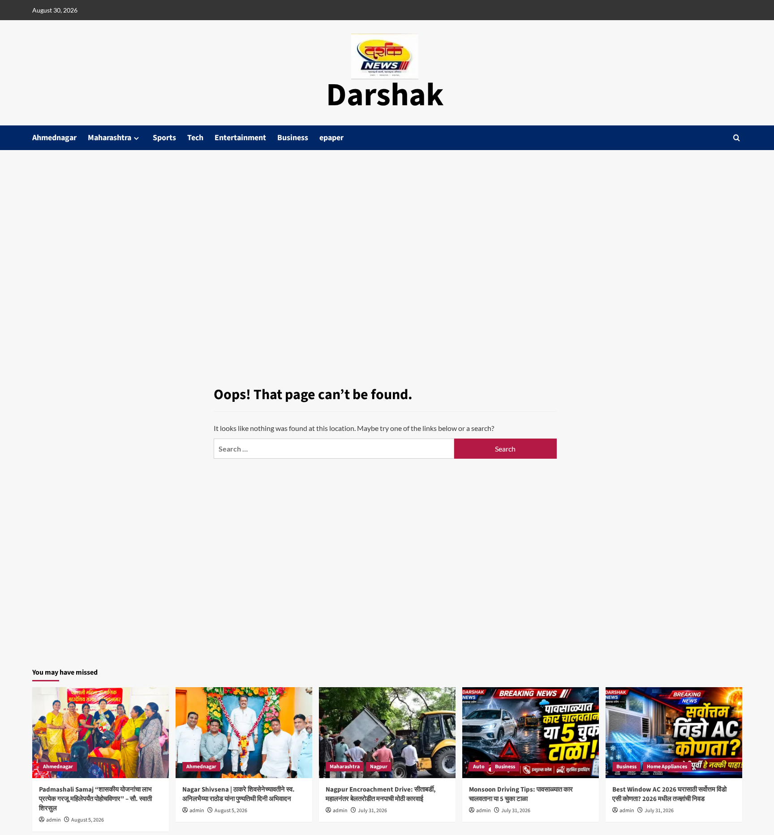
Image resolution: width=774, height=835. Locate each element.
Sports (164, 137)
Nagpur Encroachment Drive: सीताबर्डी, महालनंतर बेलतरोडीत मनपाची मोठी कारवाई (381, 794)
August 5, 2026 (87, 820)
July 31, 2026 (372, 810)
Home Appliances (667, 766)
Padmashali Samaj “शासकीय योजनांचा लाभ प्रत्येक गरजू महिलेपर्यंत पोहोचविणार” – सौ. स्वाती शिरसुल (95, 799)
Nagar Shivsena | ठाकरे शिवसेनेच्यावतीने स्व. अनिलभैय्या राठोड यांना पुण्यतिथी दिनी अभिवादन (238, 794)
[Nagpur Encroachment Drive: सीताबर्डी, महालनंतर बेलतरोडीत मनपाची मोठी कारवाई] (387, 732)
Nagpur (378, 766)
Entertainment (240, 137)
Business (292, 137)
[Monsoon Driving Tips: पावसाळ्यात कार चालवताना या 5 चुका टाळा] (530, 732)
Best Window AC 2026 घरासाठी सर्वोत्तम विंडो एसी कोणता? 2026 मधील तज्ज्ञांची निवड (669, 794)
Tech (195, 137)
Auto (479, 766)
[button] (736, 138)
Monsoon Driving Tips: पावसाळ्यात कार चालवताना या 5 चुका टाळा (521, 794)
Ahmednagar (54, 137)
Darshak (384, 95)
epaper (331, 137)
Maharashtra (109, 137)
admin (53, 820)
